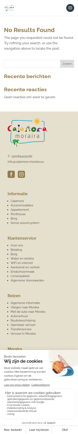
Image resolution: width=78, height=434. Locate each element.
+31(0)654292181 (21, 156)
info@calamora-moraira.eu (26, 162)
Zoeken (67, 63)
